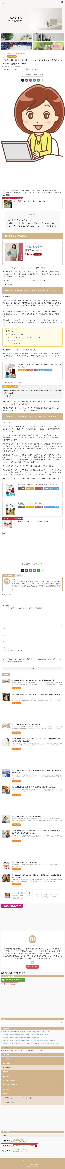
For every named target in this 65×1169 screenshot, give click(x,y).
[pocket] (30, 80)
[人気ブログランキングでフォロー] (13, 981)
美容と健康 (6, 1076)
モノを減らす (6, 1063)
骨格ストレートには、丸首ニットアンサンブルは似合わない (31, 223)
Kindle (22, 488)
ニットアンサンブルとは (17, 220)
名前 (4, 628)
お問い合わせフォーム (26, 1160)
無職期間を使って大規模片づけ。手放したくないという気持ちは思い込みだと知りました (26, 1031)
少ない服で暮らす (8, 595)
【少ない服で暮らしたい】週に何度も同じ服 (26, 724)
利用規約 (9, 661)
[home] (12, 589)
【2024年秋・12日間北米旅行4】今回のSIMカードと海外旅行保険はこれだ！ (23, 1037)
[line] (38, 80)
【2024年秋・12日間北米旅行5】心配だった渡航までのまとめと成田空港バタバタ (24, 1034)
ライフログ (6, 1059)
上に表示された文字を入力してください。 (13, 650)
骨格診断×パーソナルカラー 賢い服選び (29, 503)
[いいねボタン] (4, 534)
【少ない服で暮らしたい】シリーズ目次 (24, 862)
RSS (6, 1047)
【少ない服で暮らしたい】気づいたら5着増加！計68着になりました (34, 787)
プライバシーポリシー (52, 659)
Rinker (23, 367)
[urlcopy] (42, 80)
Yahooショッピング (43, 370)
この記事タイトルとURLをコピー (33, 74)
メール (5, 635)
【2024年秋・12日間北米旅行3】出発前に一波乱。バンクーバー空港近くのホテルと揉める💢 (28, 1040)
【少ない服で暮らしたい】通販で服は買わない (27, 816)
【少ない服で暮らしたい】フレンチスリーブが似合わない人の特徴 (33, 680)
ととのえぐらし (32, 1164)
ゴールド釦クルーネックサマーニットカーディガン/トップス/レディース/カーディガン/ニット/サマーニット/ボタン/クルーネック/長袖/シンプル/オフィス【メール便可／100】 (33, 246)
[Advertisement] (32, 176)
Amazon (22, 370)
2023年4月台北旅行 (8, 1102)
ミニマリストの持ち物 (9, 1080)
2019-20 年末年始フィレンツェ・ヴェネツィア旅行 (17, 1098)
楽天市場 (31, 370)
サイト (5, 641)
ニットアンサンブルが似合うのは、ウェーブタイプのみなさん (32, 226)
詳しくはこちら (32, 967)
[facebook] (26, 80)
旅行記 (5, 1093)
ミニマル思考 (6, 1089)
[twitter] (22, 80)
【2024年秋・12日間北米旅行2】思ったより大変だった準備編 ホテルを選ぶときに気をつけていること (31, 1043)
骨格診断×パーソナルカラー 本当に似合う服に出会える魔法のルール (37, 484)
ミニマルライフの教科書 (10, 1085)
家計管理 (5, 1072)
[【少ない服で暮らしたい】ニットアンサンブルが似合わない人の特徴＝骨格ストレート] (34, 80)
